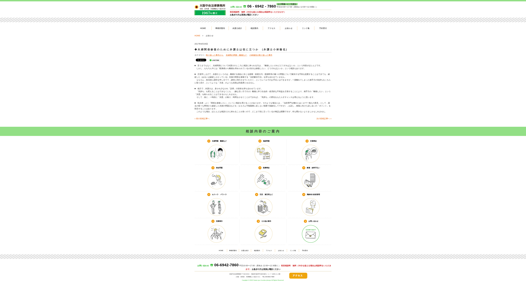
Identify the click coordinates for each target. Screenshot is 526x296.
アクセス (271, 28)
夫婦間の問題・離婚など (236, 55)
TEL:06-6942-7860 (268, 277)
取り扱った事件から (214, 55)
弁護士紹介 (237, 28)
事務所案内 (220, 28)
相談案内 (254, 28)
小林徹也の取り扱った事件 (260, 55)
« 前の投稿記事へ (202, 118)
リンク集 (306, 28)
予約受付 (323, 28)
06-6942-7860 (226, 265)
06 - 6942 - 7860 (261, 6)
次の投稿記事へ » (323, 118)
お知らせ (288, 28)
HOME (203, 28)
